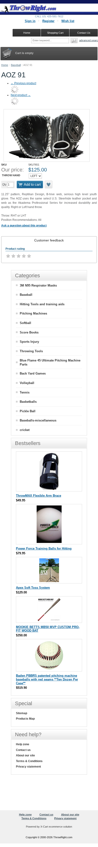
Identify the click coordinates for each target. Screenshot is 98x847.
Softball (25, 323)
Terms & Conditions (29, 761)
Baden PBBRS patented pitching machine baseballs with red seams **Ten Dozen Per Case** (47, 679)
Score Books (29, 332)
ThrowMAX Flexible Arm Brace (38, 495)
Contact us (23, 750)
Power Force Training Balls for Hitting (44, 548)
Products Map (25, 718)
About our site (25, 755)
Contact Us (83, 32)
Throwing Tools (31, 351)
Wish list (67, 21)
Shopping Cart (55, 32)
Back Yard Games (33, 373)
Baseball (16, 65)
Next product (21, 95)
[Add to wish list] (49, 185)
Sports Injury (29, 341)
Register (48, 21)
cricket (24, 430)
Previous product (23, 83)
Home (4, 65)
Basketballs (28, 401)
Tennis (24, 392)
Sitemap (21, 713)
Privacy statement (28, 766)
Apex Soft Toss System (33, 587)
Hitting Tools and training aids (42, 304)
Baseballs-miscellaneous (38, 420)
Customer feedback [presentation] (49, 240)
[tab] (49, 240)
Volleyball (27, 383)
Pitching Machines (33, 313)
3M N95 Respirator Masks (38, 285)
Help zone (22, 744)
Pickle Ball (27, 411)
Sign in (30, 21)
